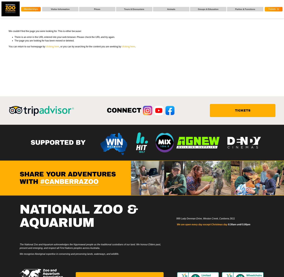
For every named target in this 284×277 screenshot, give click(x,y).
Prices (97, 9)
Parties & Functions (245, 9)
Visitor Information (60, 9)
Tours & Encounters (134, 9)
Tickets (272, 9)
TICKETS (242, 110)
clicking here (52, 46)
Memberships (31, 9)
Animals (171, 9)
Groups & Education (208, 9)
